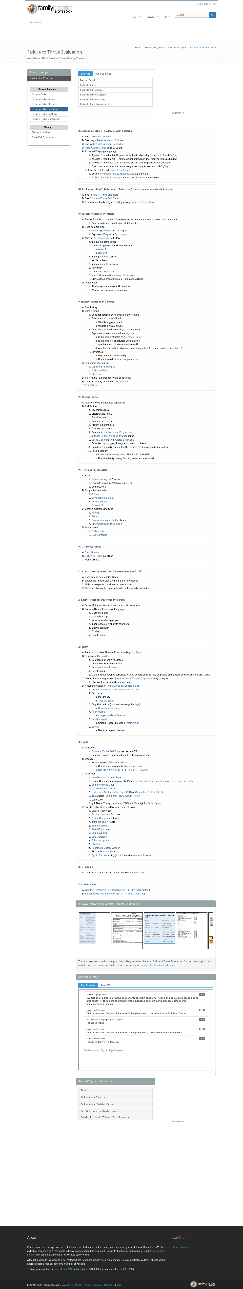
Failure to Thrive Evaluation (45, 109)
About (88, 1284)
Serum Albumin (100, 832)
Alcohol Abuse (108, 432)
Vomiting (96, 366)
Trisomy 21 (97, 505)
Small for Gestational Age (108, 177)
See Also (85, 73)
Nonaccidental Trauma (128, 678)
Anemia (96, 512)
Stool (87, 377)
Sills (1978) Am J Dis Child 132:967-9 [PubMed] (123, 769)
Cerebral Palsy (99, 501)
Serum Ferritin (132, 795)
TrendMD (106, 985)
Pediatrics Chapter (177, 47)
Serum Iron (111, 795)
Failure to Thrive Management (46, 118)
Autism (95, 494)
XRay (107, 872)
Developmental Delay (103, 497)
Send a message (180, 1246)
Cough (95, 230)
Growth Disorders (47, 89)
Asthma (96, 516)
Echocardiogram (100, 840)
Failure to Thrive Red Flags (45, 113)
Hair (94, 671)
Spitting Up (109, 366)
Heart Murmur (99, 711)
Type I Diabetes (106, 700)
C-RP (159, 792)
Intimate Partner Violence (105, 435)
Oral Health (103, 523)
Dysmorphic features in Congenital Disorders (115, 689)
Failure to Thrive (39, 94)
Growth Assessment (100, 136)
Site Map (97, 1284)
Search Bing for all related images (158, 965)
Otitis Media (98, 531)
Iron (94, 795)
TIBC (121, 795)
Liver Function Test (181, 781)
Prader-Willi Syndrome (42, 137)
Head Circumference (96, 147)
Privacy (78, 1284)
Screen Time (133, 336)
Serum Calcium (100, 825)
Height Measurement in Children (107, 140)
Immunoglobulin (100, 821)
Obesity (47, 127)
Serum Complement (102, 818)
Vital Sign (135, 652)
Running (127, 458)
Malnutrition (107, 271)
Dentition (117, 523)
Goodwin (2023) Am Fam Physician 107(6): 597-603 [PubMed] (117, 889)
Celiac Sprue (154, 803)
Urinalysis (97, 777)
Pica (87, 385)
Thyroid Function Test (103, 788)
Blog (119, 1284)
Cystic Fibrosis (99, 855)
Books (150, 16)
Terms (70, 1284)
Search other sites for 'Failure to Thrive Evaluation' (105, 1117)
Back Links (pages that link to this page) (100, 1110)
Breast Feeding (105, 238)
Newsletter (109, 1284)
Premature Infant (109, 173)
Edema (95, 726)
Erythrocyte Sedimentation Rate (108, 792)
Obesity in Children (41, 132)
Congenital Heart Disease (111, 715)
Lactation (109, 219)
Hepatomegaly (99, 719)
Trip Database (88, 985)
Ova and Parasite (110, 814)
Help (213, 3)
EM (165, 16)
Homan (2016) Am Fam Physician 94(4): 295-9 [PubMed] (115, 893)
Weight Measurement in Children (107, 144)
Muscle (107, 667)
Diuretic (102, 252)
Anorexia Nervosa (124, 439)
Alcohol (102, 249)
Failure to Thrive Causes (43, 99)
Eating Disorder (100, 439)
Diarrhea (96, 374)
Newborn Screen (141, 855)
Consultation (121, 381)
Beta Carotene (99, 836)
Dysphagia (120, 234)
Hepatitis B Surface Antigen (106, 847)
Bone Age (139, 872)
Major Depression (125, 275)
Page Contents (103, 73)
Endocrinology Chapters (93, 1097)
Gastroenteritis (99, 534)
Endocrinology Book (154, 47)
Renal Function (156, 781)
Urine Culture (114, 777)
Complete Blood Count (103, 784)
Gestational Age (126, 173)
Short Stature (92, 552)
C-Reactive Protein (145, 792)
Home (134, 16)
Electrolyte (140, 781)
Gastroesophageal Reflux (105, 520)
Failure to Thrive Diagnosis (44, 104)
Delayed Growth (87, 80)
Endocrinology (39, 72)
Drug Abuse (125, 432)
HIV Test (96, 844)
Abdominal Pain (100, 370)
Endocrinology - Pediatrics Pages (97, 1104)
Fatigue (107, 234)
